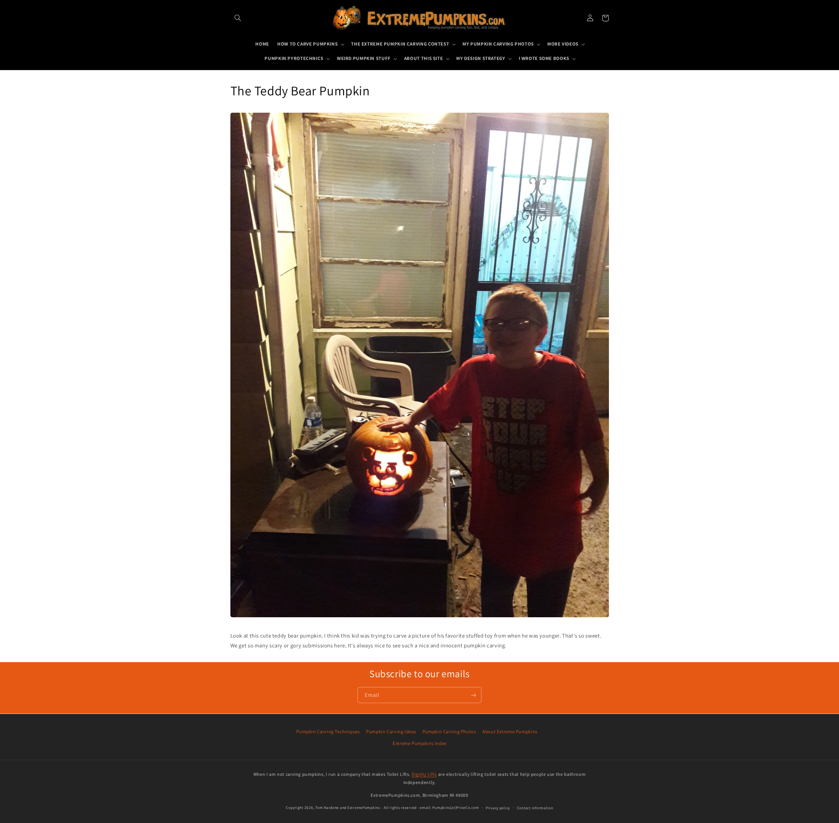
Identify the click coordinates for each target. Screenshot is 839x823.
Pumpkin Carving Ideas (391, 731)
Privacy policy (498, 807)
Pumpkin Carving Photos (449, 731)
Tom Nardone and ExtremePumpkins (347, 807)
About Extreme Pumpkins (509, 731)
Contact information (535, 807)
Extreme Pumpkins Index (419, 743)
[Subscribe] (473, 695)
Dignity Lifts (424, 774)
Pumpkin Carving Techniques (328, 731)
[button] (237, 18)
